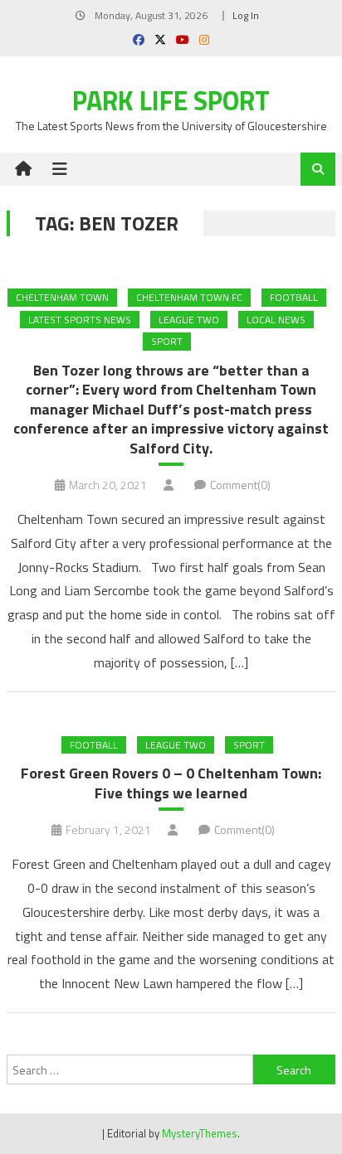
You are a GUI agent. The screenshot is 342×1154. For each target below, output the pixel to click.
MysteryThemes (199, 1133)
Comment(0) (240, 484)
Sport (167, 341)
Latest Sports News (79, 319)
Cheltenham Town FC (189, 297)
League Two (189, 319)
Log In (245, 15)
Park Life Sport (171, 100)
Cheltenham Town (62, 297)
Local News (276, 319)
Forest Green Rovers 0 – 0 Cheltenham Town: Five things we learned (171, 783)
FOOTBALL (294, 297)
